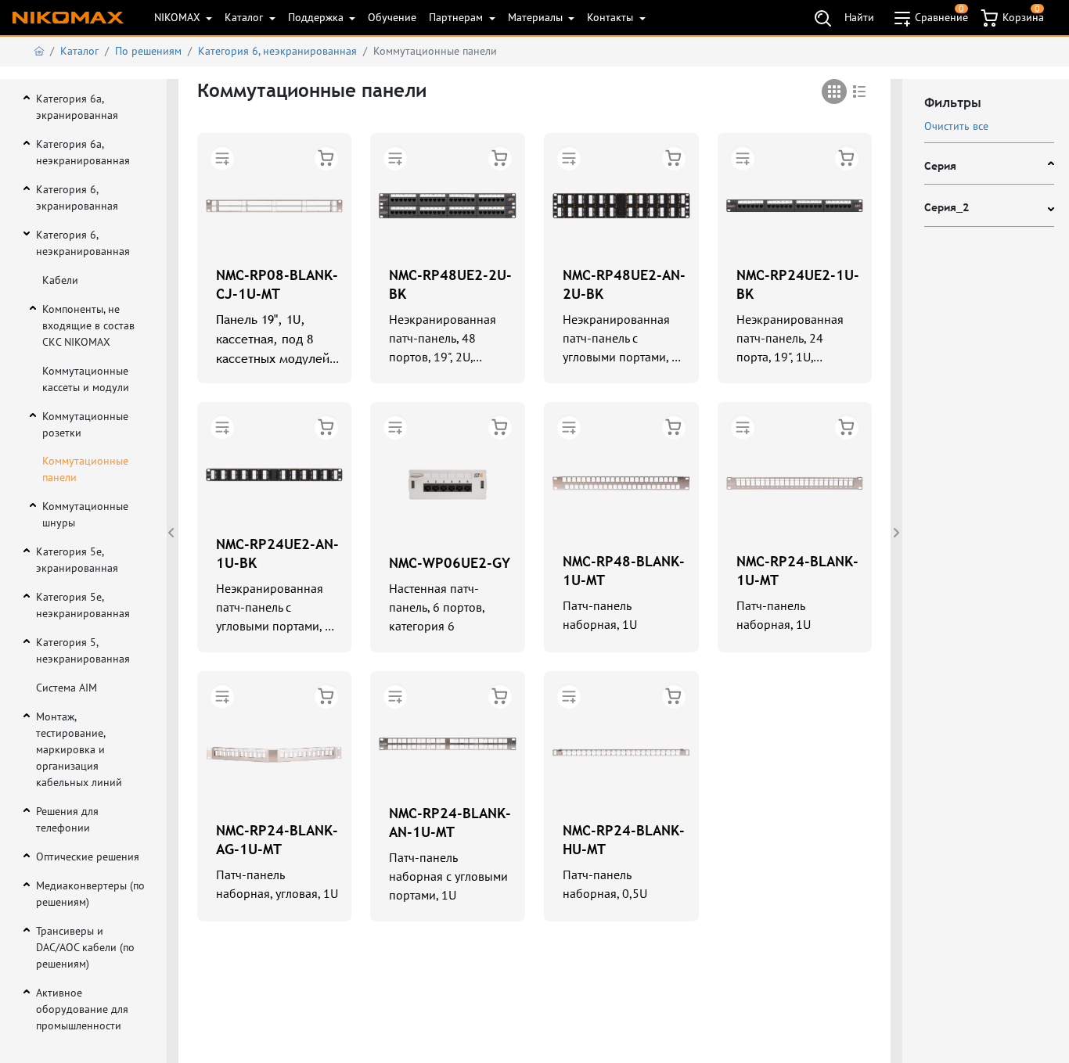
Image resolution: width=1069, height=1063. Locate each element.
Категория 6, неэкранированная (277, 51)
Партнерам (457, 17)
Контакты (611, 17)
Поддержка (317, 17)
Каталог (245, 17)
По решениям (148, 51)
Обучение (392, 17)
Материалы (537, 17)
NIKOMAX (178, 17)
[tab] (834, 91)
